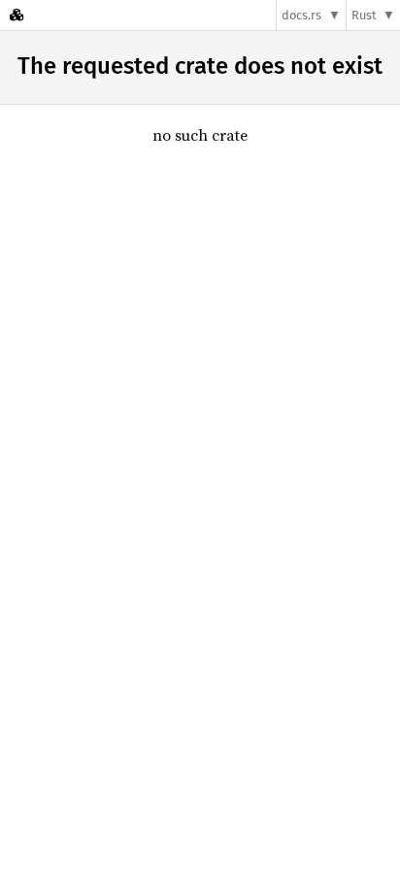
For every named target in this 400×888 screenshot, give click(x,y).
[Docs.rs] (16, 15)
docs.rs (301, 15)
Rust (364, 15)
